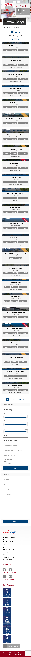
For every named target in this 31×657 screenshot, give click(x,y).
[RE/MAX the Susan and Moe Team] (8, 5)
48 (18, 39)
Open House (7, 463)
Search (16, 468)
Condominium (8, 459)
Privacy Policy (18, 654)
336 (20, 399)
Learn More (23, 11)
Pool (5, 461)
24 (15, 39)
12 (12, 39)
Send (15, 521)
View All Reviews (12, 646)
